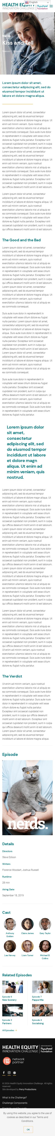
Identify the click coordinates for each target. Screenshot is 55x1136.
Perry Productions (27, 1089)
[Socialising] (42, 1010)
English (33, 2)
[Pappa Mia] (42, 986)
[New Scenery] (12, 986)
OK (28, 1129)
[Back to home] (25, 6)
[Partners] (12, 1010)
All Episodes (8, 1030)
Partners (6, 1023)
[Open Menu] (51, 6)
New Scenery (9, 999)
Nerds (6, 36)
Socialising (38, 1023)
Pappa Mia (38, 999)
